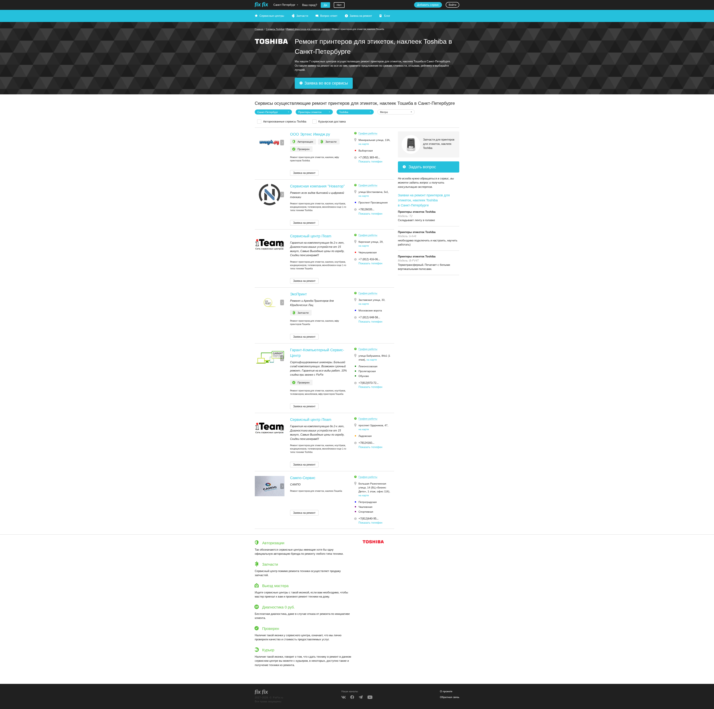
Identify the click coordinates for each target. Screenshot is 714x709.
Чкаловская (365, 506)
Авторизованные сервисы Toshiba (284, 121)
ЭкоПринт (298, 294)
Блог (387, 15)
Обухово (363, 376)
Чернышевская (367, 252)
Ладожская (365, 435)
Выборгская (365, 150)
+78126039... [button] (366, 209)
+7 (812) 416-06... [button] (369, 259)
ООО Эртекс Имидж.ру (310, 134)
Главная (259, 29)
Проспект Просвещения (373, 202)
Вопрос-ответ (328, 15)
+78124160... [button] (366, 442)
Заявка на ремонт (361, 15)
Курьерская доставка (332, 121)
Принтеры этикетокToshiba (416, 211)
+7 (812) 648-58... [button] (369, 317)
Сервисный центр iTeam (310, 236)
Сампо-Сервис (302, 478)
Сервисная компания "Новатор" (317, 186)
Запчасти (302, 15)
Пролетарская (367, 371)
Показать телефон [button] (370, 161)
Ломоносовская (367, 366)
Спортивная (365, 511)
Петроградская (367, 502)
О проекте (446, 691)
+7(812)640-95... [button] (368, 518)
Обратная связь (449, 697)
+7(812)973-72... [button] (368, 382)
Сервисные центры (271, 15)
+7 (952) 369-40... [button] (369, 157)
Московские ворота (370, 310)
